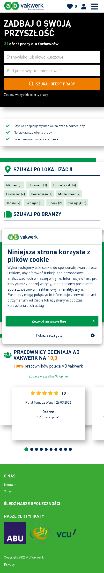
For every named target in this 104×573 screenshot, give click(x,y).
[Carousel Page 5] (46, 449)
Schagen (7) (34, 203)
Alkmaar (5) (14, 185)
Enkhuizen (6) (15, 194)
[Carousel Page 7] (55, 449)
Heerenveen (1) (41, 194)
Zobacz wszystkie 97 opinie (48, 376)
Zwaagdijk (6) (76, 203)
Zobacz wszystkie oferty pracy (26, 94)
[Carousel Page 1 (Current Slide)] (26, 449)
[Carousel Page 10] (70, 449)
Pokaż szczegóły (49, 335)
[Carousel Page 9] (65, 449)
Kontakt (10, 484)
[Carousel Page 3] (36, 449)
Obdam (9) (13, 203)
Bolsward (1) (37, 185)
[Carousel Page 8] (60, 449)
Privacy (9, 564)
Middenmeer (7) (69, 194)
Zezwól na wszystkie (49, 321)
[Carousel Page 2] (31, 449)
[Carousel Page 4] (41, 449)
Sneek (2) (55, 203)
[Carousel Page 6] (51, 449)
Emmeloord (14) (64, 185)
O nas (8, 491)
